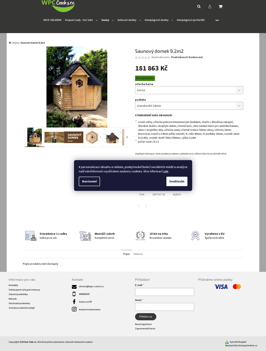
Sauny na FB (85, 302)
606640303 (84, 294)
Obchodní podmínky (19, 303)
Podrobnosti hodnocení (187, 57)
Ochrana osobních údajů (22, 308)
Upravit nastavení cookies (79, 342)
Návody (13, 299)
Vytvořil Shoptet (238, 342)
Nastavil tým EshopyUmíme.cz (241, 345)
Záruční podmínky (18, 294)
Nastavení (89, 181)
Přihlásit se (145, 317)
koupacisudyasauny (89, 309)
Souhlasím (176, 181)
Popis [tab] (126, 254)
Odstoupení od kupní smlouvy (24, 290)
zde (165, 171)
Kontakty (13, 285)
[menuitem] (52, 20)
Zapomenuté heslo (145, 328)
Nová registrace (143, 324)
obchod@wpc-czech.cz (91, 286)
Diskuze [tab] (138, 254)
